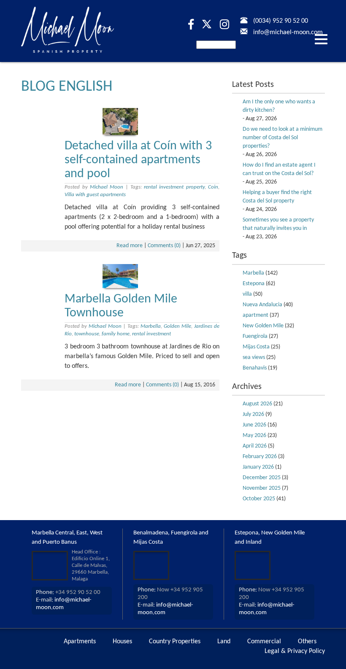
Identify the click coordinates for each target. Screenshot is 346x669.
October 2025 (259, 499)
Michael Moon (106, 187)
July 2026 (253, 414)
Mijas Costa (256, 347)
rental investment (151, 334)
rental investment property (174, 187)
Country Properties (174, 641)
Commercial (264, 641)
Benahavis (255, 368)
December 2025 (262, 478)
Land (223, 641)
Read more (129, 246)
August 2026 (257, 404)
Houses (122, 641)
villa (247, 294)
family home (116, 334)
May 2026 (254, 435)
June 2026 (254, 425)
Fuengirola (255, 336)
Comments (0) (164, 246)
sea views (254, 357)
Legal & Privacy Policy (295, 651)
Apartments (80, 641)
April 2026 (255, 446)
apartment (255, 315)
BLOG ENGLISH (66, 86)
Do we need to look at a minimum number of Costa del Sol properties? (282, 137)
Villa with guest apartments (95, 194)
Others (307, 641)
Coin (213, 187)
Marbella (151, 326)
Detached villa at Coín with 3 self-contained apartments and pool (138, 160)
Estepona (254, 284)
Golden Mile (177, 326)
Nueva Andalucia (262, 305)
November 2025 (262, 488)
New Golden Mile (263, 326)
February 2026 (260, 456)
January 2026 (258, 467)
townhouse (86, 334)
